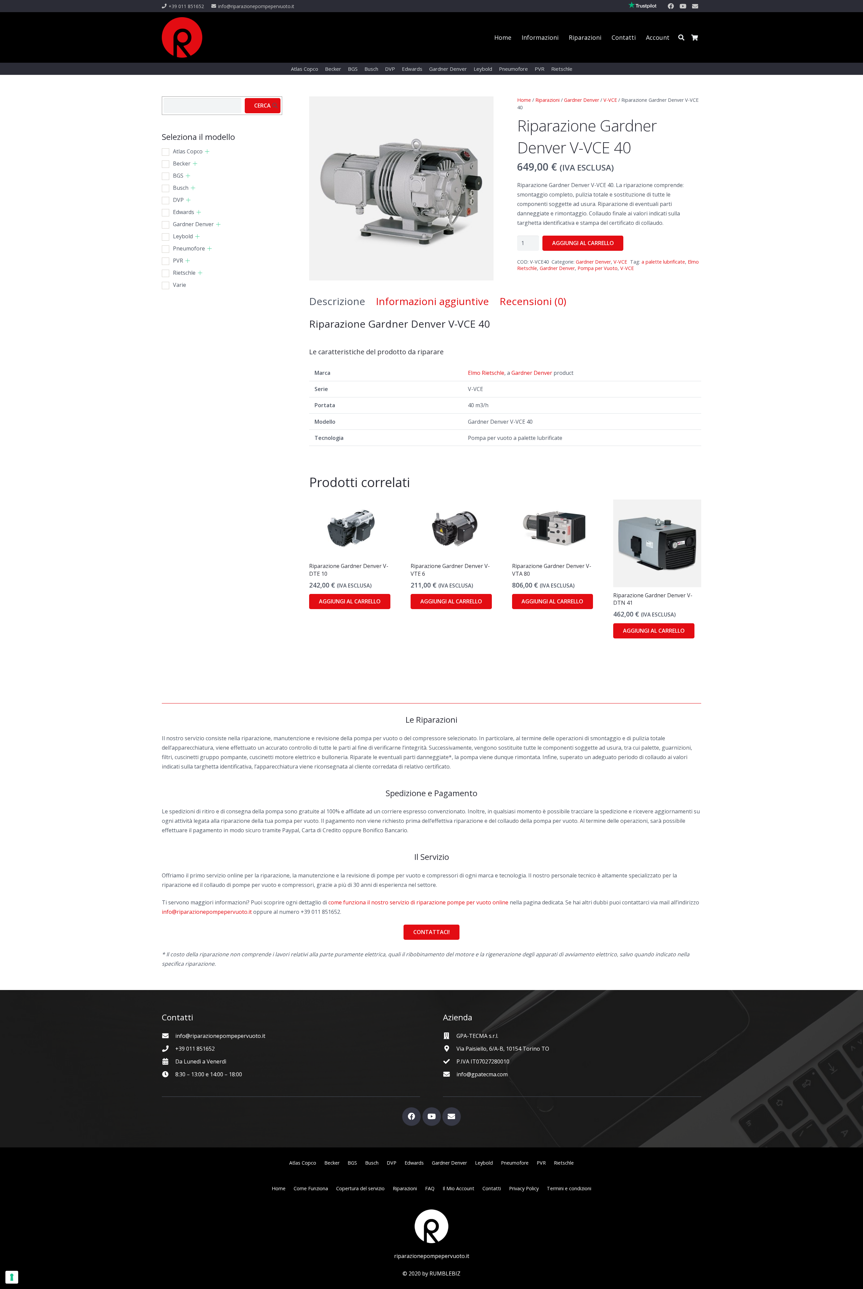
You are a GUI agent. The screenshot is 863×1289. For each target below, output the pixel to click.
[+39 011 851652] (168, 1048)
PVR (178, 260)
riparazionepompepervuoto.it (431, 1256)
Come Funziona (311, 1188)
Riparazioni (547, 100)
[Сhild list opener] (207, 151)
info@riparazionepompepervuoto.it (207, 912)
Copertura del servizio (360, 1188)
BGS (178, 175)
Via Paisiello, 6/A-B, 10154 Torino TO (502, 1048)
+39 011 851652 (195, 1048)
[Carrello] (694, 37)
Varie (179, 285)
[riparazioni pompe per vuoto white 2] (431, 1226)
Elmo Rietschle (486, 373)
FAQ (430, 1188)
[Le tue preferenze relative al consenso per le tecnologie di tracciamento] (11, 1277)
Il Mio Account (458, 1188)
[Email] (695, 6)
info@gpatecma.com (482, 1074)
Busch (180, 187)
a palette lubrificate (663, 262)
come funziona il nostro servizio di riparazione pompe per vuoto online (418, 902)
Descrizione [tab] (337, 301)
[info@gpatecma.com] (449, 1074)
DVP (178, 200)
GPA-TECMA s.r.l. (477, 1036)
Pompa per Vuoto (597, 268)
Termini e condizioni (569, 1188)
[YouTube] (683, 6)
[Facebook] (671, 6)
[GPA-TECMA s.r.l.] (449, 1035)
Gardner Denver (581, 100)
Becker (181, 163)
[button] (681, 37)
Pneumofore (189, 248)
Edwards (183, 212)
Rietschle (184, 272)
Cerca (262, 105)
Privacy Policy (524, 1188)
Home (524, 100)
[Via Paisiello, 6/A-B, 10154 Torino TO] (449, 1048)
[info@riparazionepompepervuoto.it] (168, 1035)
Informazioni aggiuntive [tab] (432, 301)
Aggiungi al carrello (583, 243)
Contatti (491, 1188)
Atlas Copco (188, 151)
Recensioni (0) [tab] (533, 301)
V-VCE (610, 100)
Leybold (183, 236)
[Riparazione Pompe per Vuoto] (182, 37)
